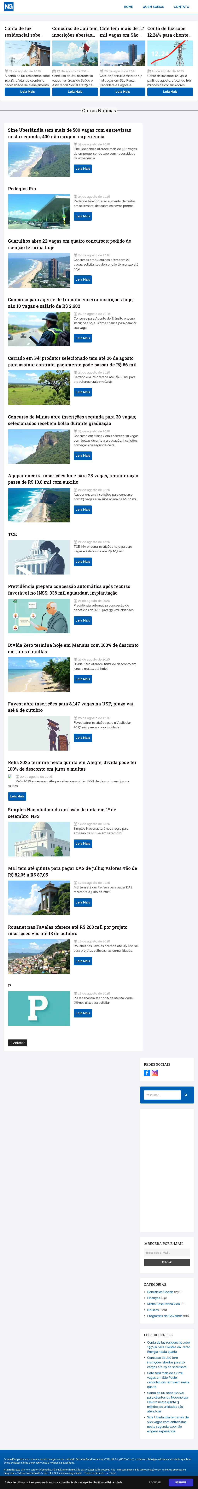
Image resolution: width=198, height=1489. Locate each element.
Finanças (153, 1298)
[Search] (186, 1095)
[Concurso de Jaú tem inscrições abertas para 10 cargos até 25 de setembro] (75, 53)
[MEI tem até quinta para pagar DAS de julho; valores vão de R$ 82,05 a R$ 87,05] (39, 898)
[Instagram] (155, 1073)
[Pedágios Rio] (39, 211)
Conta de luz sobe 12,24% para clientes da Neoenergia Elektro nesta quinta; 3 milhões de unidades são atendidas (167, 1402)
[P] (39, 1008)
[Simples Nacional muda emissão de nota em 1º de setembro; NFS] (39, 839)
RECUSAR (155, 1482)
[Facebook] (147, 1073)
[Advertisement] (167, 1170)
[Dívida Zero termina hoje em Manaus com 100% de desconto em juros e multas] (39, 674)
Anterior (18, 1043)
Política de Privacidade (107, 1482)
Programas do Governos (165, 1316)
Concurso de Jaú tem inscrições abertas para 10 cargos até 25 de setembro (167, 1362)
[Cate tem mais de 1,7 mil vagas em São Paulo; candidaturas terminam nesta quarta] (122, 53)
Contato (181, 7)
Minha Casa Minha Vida (163, 1304)
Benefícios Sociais (160, 1292)
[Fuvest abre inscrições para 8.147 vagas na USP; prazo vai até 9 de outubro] (39, 733)
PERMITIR (181, 1482)
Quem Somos (153, 7)
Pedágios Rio (22, 189)
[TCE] (39, 557)
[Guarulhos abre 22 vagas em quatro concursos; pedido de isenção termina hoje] (39, 270)
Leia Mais (27, 92)
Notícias (153, 1310)
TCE (12, 534)
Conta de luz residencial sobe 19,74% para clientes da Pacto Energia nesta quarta (168, 1347)
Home (128, 7)
